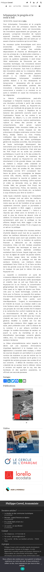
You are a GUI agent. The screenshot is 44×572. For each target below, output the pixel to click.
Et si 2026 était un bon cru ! (13, 522)
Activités (17, 6)
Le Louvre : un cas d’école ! (13, 526)
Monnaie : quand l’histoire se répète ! (17, 517)
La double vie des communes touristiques (18, 513)
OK (23, 569)
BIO (10, 6)
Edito (24, 21)
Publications (9, 386)
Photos (34, 6)
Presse (26, 6)
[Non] (41, 564)
